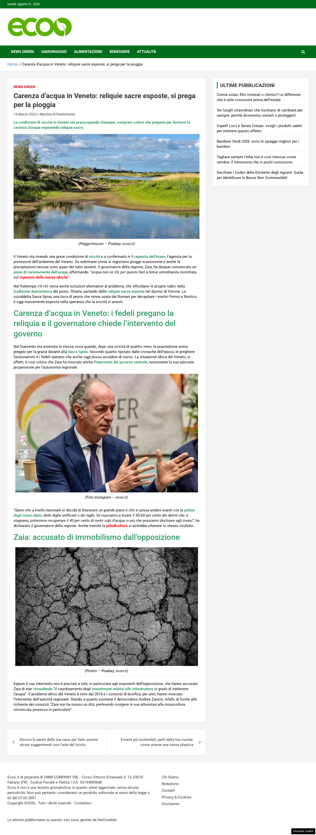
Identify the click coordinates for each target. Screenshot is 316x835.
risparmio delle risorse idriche (44, 277)
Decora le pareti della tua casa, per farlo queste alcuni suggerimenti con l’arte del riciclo (59, 742)
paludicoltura (117, 526)
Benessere (120, 51)
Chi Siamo (170, 777)
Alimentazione (88, 51)
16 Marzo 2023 (25, 114)
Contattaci (83, 803)
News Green (22, 51)
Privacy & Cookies (177, 797)
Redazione (170, 784)
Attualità (146, 51)
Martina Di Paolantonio (57, 114)
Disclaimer (170, 804)
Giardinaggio (54, 51)
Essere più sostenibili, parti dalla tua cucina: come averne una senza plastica (157, 742)
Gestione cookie (303, 831)
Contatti (168, 790)
